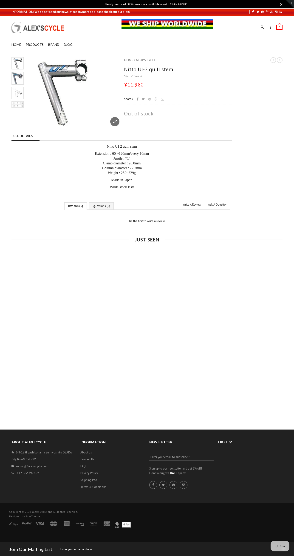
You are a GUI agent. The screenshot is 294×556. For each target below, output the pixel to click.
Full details (22, 136)
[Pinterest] (262, 12)
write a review (156, 221)
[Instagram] (276, 12)
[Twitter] (258, 12)
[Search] (262, 27)
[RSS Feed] (281, 12)
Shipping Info (88, 480)
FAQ (83, 466)
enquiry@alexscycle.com (32, 466)
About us (86, 452)
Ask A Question (217, 204)
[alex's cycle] (40, 28)
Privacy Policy (89, 473)
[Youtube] (271, 12)
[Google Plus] (267, 12)
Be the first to (147, 221)
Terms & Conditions (93, 487)
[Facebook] (253, 12)
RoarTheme (32, 516)
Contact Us (87, 459)
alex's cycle (145, 60)
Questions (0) (101, 206)
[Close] (281, 4)
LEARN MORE (178, 4)
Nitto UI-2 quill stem (148, 69)
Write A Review (192, 204)
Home (128, 60)
